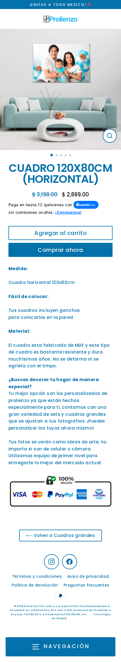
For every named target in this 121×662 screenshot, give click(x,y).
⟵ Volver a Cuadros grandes (60, 535)
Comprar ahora (60, 250)
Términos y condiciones (37, 576)
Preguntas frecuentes (86, 585)
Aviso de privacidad (88, 576)
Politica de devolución (35, 585)
